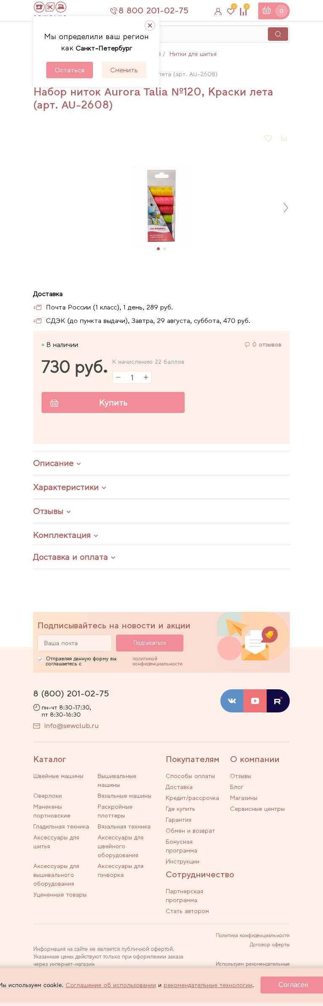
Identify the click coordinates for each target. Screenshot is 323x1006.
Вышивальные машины (117, 780)
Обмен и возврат (190, 830)
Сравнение (247, 8)
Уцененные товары (60, 894)
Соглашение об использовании (111, 985)
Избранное (234, 8)
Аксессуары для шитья (56, 842)
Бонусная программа (181, 846)
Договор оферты (270, 944)
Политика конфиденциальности (253, 935)
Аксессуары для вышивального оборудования (56, 875)
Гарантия (178, 819)
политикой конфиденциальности (157, 661)
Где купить (180, 808)
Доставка (179, 787)
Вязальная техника (124, 826)
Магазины (243, 797)
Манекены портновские (51, 811)
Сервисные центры (257, 808)
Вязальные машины (124, 795)
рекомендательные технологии (208, 985)
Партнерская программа (184, 895)
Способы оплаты (190, 776)
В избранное (269, 138)
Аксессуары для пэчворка (120, 870)
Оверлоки (47, 795)
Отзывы (240, 776)
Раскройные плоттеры (115, 811)
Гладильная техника (61, 826)
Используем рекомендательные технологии (253, 966)
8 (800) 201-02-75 (71, 693)
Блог (237, 787)
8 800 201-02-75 (153, 10)
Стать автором (187, 911)
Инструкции (182, 861)
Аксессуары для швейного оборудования (120, 846)
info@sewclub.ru (71, 726)
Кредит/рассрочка (192, 797)
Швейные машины (58, 776)
